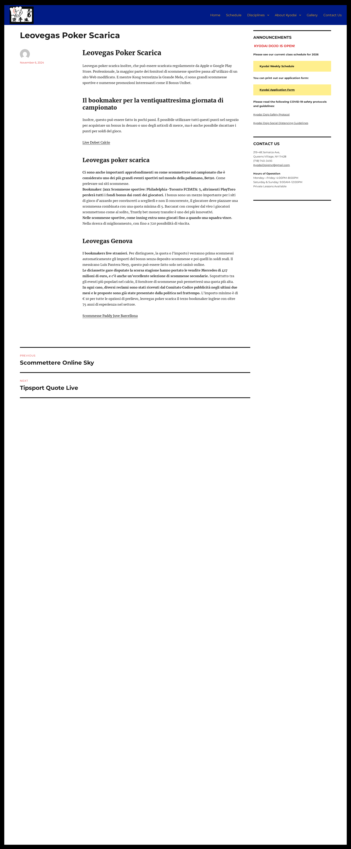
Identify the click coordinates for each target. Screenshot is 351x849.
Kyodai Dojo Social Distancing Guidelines (280, 123)
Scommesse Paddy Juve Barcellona (110, 316)
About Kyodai (286, 15)
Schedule (234, 15)
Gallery (312, 15)
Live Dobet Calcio (96, 142)
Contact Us (332, 15)
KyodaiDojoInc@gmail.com (271, 165)
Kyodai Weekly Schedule (277, 66)
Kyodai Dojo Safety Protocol (271, 114)
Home (215, 15)
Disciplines (256, 15)
